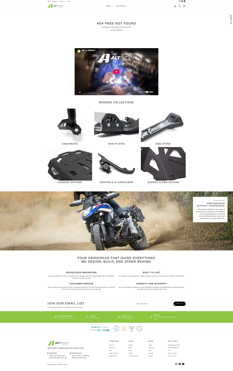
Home (49, 1)
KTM (149, 350)
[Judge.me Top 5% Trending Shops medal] (139, 328)
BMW (130, 347)
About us (54, 1)
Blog (110, 350)
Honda (150, 345)
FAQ (169, 350)
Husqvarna (151, 347)
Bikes (108, 6)
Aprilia (130, 345)
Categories (121, 6)
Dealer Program (113, 353)
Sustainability (113, 356)
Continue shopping (116, 30)
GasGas (131, 353)
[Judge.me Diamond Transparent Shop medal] (116, 328)
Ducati (130, 350)
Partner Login (172, 356)
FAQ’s (68, 1)
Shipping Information (174, 345)
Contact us (62, 1)
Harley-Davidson (133, 356)
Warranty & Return (173, 347)
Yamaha (150, 356)
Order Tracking (172, 353)
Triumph (150, 353)
